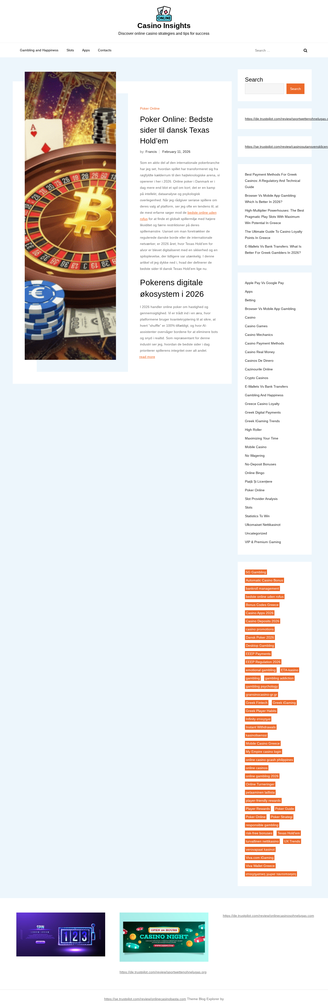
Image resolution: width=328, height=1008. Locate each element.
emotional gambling (261, 670)
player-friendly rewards (263, 800)
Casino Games (256, 326)
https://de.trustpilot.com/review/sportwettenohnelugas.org (163, 972)
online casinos (256, 768)
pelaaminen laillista (260, 792)
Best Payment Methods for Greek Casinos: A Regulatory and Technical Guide (272, 180)
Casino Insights (164, 26)
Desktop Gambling (260, 645)
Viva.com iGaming (259, 858)
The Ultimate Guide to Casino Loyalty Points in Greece (273, 235)
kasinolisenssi (256, 735)
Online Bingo (254, 473)
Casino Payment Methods (264, 343)
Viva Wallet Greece (260, 866)
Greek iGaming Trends (262, 421)
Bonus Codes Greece (262, 605)
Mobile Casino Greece (263, 743)
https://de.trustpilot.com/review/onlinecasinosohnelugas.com (268, 916)
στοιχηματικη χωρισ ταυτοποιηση (271, 874)
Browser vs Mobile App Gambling (270, 309)
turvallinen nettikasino (262, 841)
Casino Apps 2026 (259, 613)
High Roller (253, 430)
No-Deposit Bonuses (260, 464)
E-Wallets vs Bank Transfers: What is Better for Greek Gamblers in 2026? (273, 249)
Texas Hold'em (289, 833)
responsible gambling (262, 825)
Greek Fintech (256, 703)
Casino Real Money (260, 352)
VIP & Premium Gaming (263, 542)
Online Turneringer (260, 784)
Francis (151, 152)
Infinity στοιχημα (258, 719)
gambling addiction (279, 678)
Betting (250, 300)
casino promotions (260, 629)
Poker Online (150, 108)
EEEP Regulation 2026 (263, 662)
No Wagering (255, 455)
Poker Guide (284, 809)
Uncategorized (256, 533)
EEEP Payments (258, 654)
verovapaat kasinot (260, 849)
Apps (86, 50)
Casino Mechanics (259, 335)
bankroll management (262, 588)
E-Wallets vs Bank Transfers (266, 386)
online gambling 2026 (262, 776)
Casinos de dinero (259, 360)
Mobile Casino (256, 447)
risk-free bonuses (259, 833)
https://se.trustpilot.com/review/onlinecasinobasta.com (145, 999)
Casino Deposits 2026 (262, 621)
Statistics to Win (257, 516)
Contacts (104, 50)
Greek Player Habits (261, 711)
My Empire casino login (263, 751)
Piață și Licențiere (258, 481)
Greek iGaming (284, 703)
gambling (253, 678)
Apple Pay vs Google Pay (264, 283)
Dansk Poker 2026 (260, 637)
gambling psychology (262, 686)
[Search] (305, 50)
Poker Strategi (281, 817)
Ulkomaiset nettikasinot (262, 525)
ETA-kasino (289, 670)
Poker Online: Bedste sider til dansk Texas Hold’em (176, 130)
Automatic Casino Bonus (264, 580)
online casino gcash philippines (269, 760)
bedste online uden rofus (265, 597)
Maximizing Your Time (261, 438)
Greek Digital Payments (263, 412)
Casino (250, 317)
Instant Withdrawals (261, 727)
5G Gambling (256, 572)
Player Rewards (258, 809)
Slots (70, 50)
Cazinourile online (259, 369)
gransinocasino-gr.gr (261, 694)
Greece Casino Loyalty (262, 404)
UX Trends (292, 841)
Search (254, 79)
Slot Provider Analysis (261, 499)
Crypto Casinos (256, 378)
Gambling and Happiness (39, 50)
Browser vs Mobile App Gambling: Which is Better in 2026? (271, 199)
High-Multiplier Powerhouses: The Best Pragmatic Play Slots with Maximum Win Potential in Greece (274, 216)
